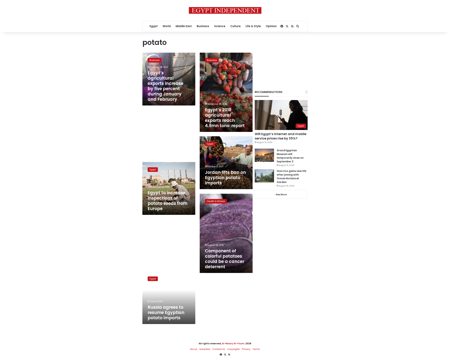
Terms (256, 349)
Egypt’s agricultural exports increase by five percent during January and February (165, 86)
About (193, 349)
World (167, 26)
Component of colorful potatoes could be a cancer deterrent (224, 259)
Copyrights (233, 349)
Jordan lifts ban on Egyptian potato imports (225, 177)
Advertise (204, 349)
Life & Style (253, 26)
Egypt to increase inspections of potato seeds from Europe (167, 200)
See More (281, 194)
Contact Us (219, 349)
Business (203, 26)
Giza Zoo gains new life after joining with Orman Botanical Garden (291, 176)
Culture (235, 26)
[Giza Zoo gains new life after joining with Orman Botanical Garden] (264, 175)
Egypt (154, 26)
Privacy (246, 349)
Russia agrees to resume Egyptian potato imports (166, 312)
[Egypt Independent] (225, 10)
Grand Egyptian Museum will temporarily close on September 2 (290, 156)
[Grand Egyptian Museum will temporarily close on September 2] (264, 155)
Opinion (271, 26)
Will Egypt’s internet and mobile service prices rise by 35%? (280, 136)
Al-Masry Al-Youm (233, 343)
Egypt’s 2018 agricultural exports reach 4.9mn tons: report (225, 118)
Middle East (184, 26)
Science (219, 26)
